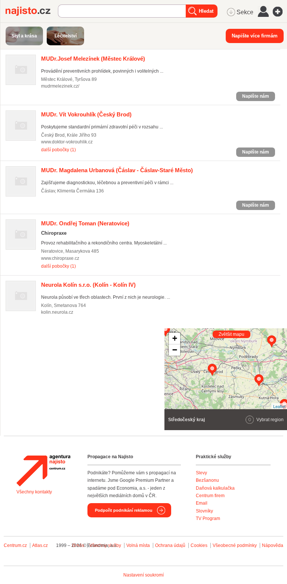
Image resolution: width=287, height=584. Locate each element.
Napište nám (255, 96)
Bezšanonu (207, 480)
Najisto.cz (32, 11)
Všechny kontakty (34, 492)
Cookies (199, 545)
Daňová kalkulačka (215, 488)
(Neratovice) (85, 223)
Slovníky (204, 511)
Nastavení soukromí (143, 575)
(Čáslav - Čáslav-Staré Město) (117, 170)
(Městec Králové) (93, 58)
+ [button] (174, 338)
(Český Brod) (86, 114)
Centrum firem (210, 495)
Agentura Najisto (43, 470)
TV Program (208, 518)
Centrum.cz (15, 545)
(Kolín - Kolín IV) (88, 285)
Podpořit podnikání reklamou (123, 510)
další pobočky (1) (58, 149)
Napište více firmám (255, 36)
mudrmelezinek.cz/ (60, 86)
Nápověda (272, 545)
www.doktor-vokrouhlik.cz (67, 142)
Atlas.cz (40, 545)
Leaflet (279, 406)
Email (201, 503)
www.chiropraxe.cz (60, 258)
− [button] (174, 350)
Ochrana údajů (170, 545)
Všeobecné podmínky (235, 545)
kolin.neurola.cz (57, 312)
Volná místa (138, 545)
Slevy (201, 472)
